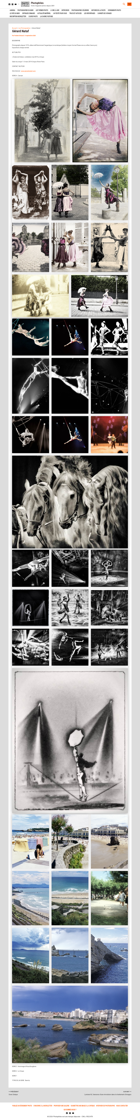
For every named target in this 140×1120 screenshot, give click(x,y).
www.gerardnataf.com (28, 71)
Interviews (65, 10)
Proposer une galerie (61, 1105)
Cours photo (33, 16)
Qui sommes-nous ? (70, 1109)
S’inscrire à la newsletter (43, 1105)
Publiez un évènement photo (22, 1105)
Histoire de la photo (98, 10)
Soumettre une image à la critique (83, 1105)
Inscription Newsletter (18, 16)
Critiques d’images (28, 13)
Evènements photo (114, 10)
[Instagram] (12, 4)
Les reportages (89, 13)
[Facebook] (9, 4)
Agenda (12, 10)
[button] (124, 4)
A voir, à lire (55, 10)
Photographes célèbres (80, 10)
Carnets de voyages (105, 13)
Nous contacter (122, 1105)
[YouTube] (16, 4)
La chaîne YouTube (46, 16)
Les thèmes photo (42, 10)
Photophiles (37, 3)
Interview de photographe (105, 1105)
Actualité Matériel (44, 13)
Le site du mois (15, 13)
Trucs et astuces (75, 13)
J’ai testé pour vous (60, 13)
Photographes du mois (25, 10)
